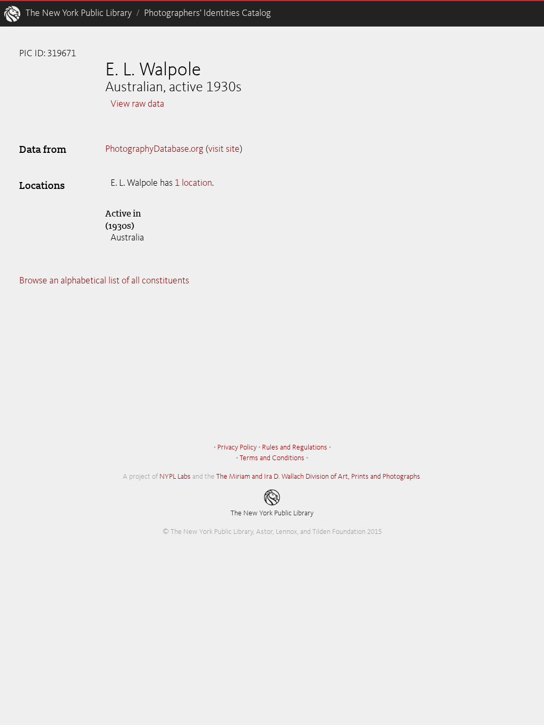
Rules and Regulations (294, 447)
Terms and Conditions (272, 458)
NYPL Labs (175, 476)
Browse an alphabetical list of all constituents (104, 281)
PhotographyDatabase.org (154, 149)
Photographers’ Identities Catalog (207, 13)
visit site (224, 149)
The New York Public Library (79, 13)
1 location (193, 183)
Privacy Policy (237, 447)
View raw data (137, 104)
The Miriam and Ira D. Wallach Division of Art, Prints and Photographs (318, 476)
